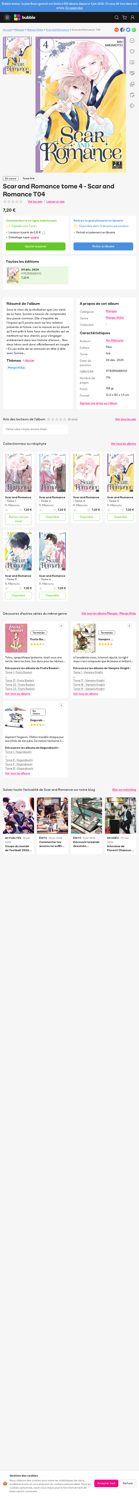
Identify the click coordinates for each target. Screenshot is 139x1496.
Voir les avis (35, 201)
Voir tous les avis (125, 419)
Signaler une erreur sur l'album (98, 403)
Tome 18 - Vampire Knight (89, 684)
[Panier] (124, 17)
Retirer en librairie (103, 246)
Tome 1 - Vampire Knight (88, 672)
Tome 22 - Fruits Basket (20, 684)
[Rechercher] (116, 17)
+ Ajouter (28, 360)
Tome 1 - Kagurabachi (18, 752)
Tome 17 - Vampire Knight (89, 680)
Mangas (19, 29)
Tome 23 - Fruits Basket (20, 689)
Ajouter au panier (35, 246)
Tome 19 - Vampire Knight (89, 689)
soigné (34, 237)
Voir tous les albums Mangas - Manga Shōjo (108, 613)
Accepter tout (106, 1483)
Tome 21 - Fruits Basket (19, 680)
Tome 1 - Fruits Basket (18, 672)
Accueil (7, 29)
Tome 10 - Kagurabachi (19, 768)
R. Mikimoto (12, 505)
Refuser (128, 1483)
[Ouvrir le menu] (7, 17)
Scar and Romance (57, 29)
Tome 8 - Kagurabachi (19, 760)
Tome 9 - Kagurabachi (18, 764)
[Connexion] (132, 17)
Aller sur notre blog (124, 789)
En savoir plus (74, 8)
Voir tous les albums (123, 443)
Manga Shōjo (35, 29)
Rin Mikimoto (115, 340)
